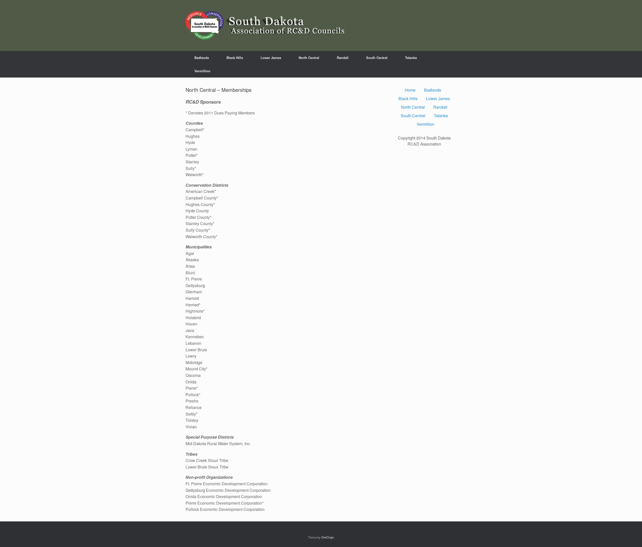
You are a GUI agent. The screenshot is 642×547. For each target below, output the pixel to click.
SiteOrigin (327, 537)
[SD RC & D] (267, 25)
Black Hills (234, 57)
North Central (309, 57)
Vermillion (202, 71)
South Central (376, 57)
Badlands (201, 57)
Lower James (271, 57)
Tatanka (411, 57)
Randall (343, 57)
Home (410, 90)
